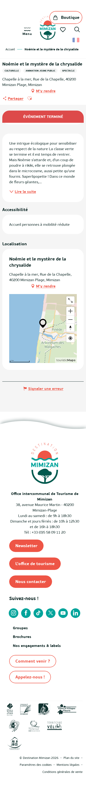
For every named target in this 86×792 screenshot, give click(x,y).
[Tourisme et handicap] (14, 743)
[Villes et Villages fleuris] (66, 708)
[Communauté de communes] (25, 708)
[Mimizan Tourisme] (47, 27)
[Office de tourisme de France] (10, 708)
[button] (77, 30)
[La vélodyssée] (44, 708)
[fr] (76, 40)
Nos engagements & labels (37, 645)
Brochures (22, 636)
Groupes (20, 627)
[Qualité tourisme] (34, 725)
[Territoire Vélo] (54, 725)
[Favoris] (63, 29)
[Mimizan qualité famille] (14, 725)
